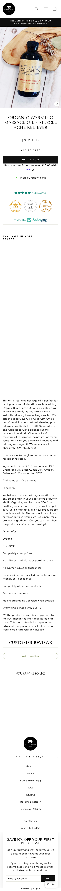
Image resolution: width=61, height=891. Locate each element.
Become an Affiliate (30, 808)
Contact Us (30, 820)
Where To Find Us (30, 827)
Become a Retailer (30, 801)
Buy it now (31, 159)
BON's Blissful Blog (30, 780)
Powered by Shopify (30, 888)
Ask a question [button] (30, 656)
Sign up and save (30, 757)
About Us (30, 766)
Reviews (30, 794)
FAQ (30, 787)
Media (30, 773)
